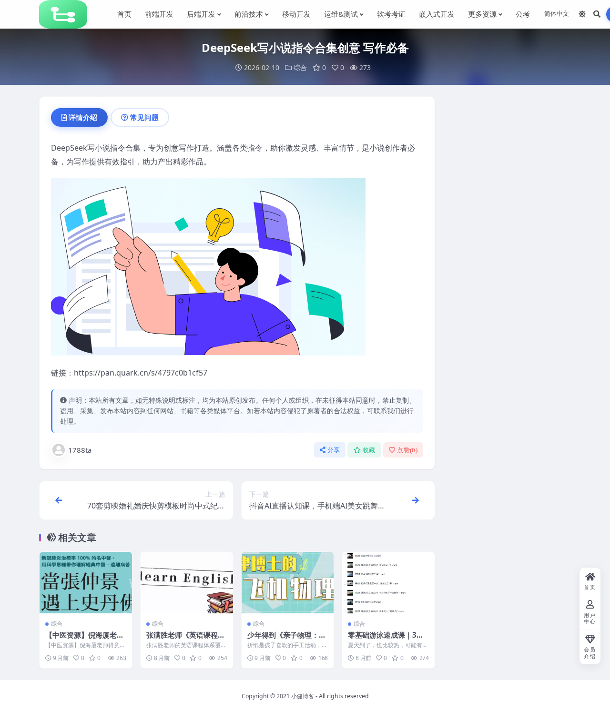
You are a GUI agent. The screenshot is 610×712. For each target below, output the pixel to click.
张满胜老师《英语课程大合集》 (185, 639)
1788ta (80, 450)
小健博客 (302, 696)
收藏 (369, 450)
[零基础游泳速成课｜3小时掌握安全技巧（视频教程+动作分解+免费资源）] (388, 582)
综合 (300, 67)
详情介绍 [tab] (83, 117)
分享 (333, 450)
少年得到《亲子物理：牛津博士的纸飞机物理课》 (286, 639)
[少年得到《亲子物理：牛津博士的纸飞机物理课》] (288, 582)
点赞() (407, 450)
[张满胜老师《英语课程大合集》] (187, 582)
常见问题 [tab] (144, 117)
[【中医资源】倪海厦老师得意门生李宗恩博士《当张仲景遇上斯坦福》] (86, 582)
